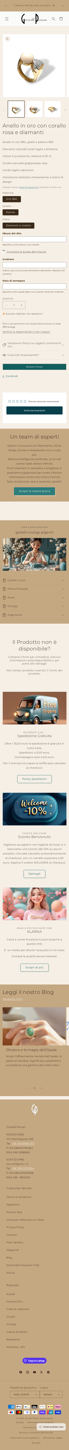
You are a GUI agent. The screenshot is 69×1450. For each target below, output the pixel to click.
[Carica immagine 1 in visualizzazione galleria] (16, 109)
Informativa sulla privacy (36, 1427)
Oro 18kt (11, 199)
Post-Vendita (14, 1242)
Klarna (10, 1272)
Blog (9, 1257)
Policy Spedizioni (34, 778)
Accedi (10, 1294)
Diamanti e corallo (18, 225)
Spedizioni (13, 1204)
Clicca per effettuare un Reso (25, 1219)
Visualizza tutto (12, 999)
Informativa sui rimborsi (40, 1422)
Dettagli (34, 873)
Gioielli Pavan (32, 1418)
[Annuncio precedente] (6, 5)
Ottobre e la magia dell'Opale (31, 1050)
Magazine (12, 1250)
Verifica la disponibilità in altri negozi (26, 331)
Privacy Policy (15, 1227)
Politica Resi (14, 1212)
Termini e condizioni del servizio (36, 1433)
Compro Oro (14, 1301)
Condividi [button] (12, 376)
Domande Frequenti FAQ (22, 1265)
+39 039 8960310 (23, 1143)
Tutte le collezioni (17, 1309)
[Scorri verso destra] (65, 109)
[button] (6, 18)
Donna (10, 212)
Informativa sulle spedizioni (25, 1438)
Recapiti (36, 1443)
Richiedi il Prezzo (34, 367)
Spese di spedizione (29, 187)
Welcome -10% (15, 1347)
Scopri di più (35, 967)
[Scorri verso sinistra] (3, 109)
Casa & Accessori (17, 1331)
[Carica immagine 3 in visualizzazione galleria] (52, 109)
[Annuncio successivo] (62, 5)
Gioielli (10, 1316)
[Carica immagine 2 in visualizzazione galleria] (34, 109)
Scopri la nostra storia (34, 491)
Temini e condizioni (18, 1197)
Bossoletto (13, 1339)
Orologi (11, 1324)
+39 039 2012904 (23, 1168)
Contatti (11, 1234)
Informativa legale (52, 1438)
